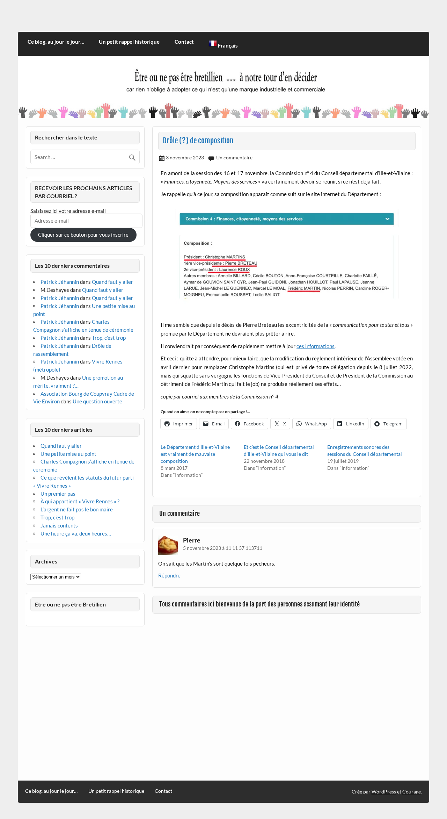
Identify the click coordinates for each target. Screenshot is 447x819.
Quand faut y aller (112, 282)
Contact (184, 41)
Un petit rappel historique (129, 41)
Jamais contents (59, 525)
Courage (411, 792)
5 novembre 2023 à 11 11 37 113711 (222, 548)
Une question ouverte (97, 401)
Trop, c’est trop (109, 338)
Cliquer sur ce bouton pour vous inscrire (83, 234)
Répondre (169, 575)
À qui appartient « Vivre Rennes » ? (80, 501)
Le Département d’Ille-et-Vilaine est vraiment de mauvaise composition (195, 454)
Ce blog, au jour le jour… (56, 41)
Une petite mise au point (68, 454)
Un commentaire (234, 157)
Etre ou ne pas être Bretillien (70, 604)
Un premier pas (58, 493)
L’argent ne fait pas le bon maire (77, 509)
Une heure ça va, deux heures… (76, 533)
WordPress (384, 792)
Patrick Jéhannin (60, 282)
